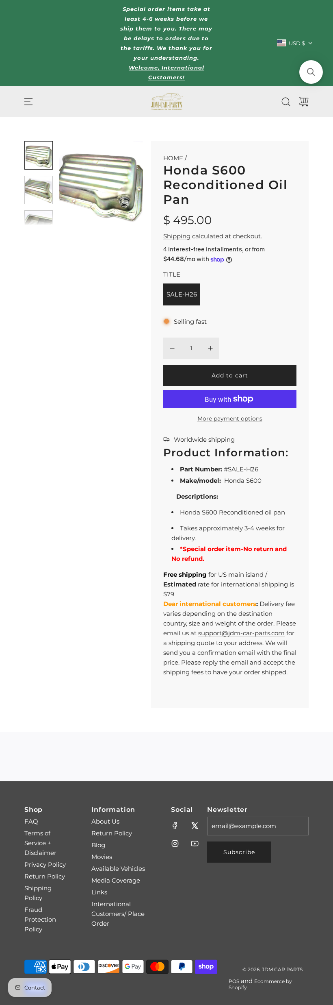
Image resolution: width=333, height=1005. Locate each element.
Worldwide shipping (204, 439)
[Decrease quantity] (172, 348)
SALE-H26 (181, 294)
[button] (78, 183)
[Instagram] (175, 843)
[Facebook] (175, 826)
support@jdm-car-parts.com (241, 633)
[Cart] (304, 102)
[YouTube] (194, 843)
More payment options (229, 418)
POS (234, 981)
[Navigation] (28, 102)
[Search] (286, 102)
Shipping (176, 236)
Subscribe (239, 852)
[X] (194, 826)
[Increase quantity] (210, 348)
